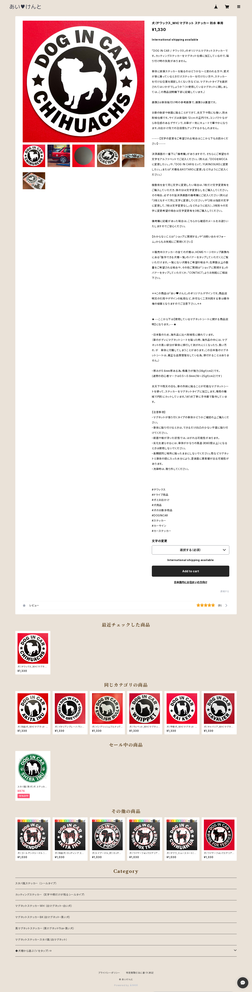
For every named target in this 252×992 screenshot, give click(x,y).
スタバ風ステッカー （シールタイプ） (36, 883)
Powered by (122, 985)
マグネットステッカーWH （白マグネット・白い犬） (44, 905)
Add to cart (190, 571)
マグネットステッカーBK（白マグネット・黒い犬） (42, 917)
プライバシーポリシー (109, 972)
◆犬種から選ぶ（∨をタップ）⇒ (33, 950)
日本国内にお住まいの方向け (190, 582)
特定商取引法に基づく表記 (140, 972)
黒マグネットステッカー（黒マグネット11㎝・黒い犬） (45, 928)
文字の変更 (159, 541)
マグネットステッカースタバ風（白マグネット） (41, 939)
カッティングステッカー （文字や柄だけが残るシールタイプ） (50, 894)
